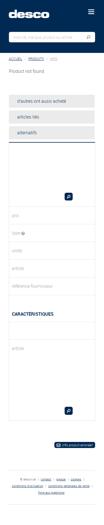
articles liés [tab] (28, 117)
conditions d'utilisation (27, 486)
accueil (15, 59)
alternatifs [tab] (27, 133)
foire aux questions (51, 492)
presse (61, 479)
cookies (76, 479)
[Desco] (33, 10)
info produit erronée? (77, 445)
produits (36, 59)
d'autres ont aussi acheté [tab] (41, 101)
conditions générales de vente (69, 486)
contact (46, 479)
